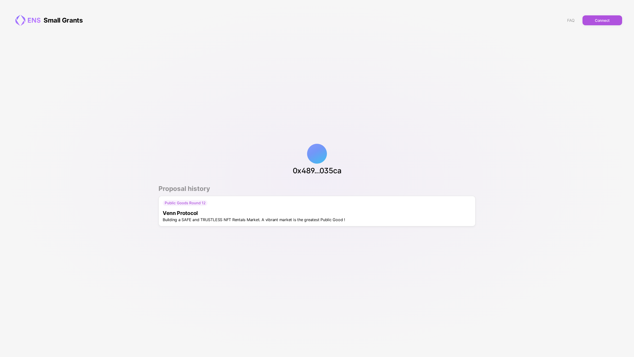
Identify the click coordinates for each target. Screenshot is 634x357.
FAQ (571, 20)
